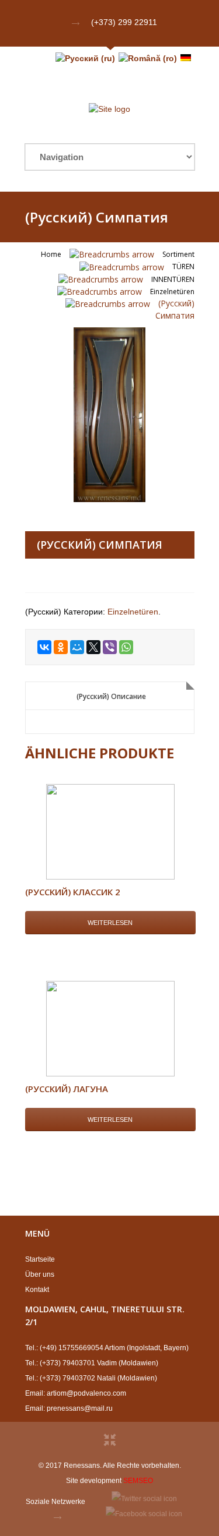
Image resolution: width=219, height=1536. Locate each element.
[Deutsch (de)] (185, 58)
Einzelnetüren (172, 291)
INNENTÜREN (172, 279)
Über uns (39, 1274)
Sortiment (178, 254)
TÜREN (183, 266)
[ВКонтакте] (44, 647)
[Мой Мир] (77, 647)
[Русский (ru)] (85, 58)
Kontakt (37, 1290)
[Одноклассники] (61, 647)
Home (51, 254)
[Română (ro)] (148, 58)
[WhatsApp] (126, 647)
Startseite (40, 1259)
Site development (93, 1481)
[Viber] (110, 647)
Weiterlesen (110, 922)
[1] (109, 414)
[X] (93, 647)
